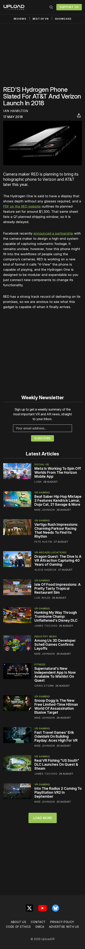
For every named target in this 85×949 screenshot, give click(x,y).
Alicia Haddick (45, 569)
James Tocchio (45, 625)
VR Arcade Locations (50, 552)
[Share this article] (79, 115)
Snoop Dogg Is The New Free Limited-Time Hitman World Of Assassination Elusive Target (56, 706)
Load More (42, 818)
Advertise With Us (64, 926)
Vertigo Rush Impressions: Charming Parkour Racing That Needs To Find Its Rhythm (56, 530)
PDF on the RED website (22, 206)
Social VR (41, 464)
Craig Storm (44, 685)
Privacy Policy (62, 922)
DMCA (40, 926)
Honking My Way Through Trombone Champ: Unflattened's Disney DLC (55, 616)
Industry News (45, 636)
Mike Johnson (44, 509)
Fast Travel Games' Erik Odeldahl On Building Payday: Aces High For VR (55, 736)
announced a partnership (53, 233)
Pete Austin (43, 541)
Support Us (69, 7)
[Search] (51, 7)
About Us (18, 922)
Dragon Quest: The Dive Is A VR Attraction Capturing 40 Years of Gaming (57, 560)
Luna (38, 481)
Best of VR (41, 18)
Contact (38, 922)
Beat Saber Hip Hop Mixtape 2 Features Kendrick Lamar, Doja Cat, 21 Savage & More (57, 500)
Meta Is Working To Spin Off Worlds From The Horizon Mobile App (57, 472)
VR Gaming (42, 492)
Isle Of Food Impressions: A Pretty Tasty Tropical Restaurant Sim (57, 588)
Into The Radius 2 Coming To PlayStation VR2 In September (58, 792)
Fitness (39, 664)
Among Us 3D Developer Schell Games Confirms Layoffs (55, 644)
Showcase (63, 18)
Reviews (20, 18)
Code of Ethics (18, 926)
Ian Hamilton (15, 110)
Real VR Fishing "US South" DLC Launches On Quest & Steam (56, 764)
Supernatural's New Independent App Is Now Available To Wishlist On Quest (55, 674)
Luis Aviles (42, 597)
